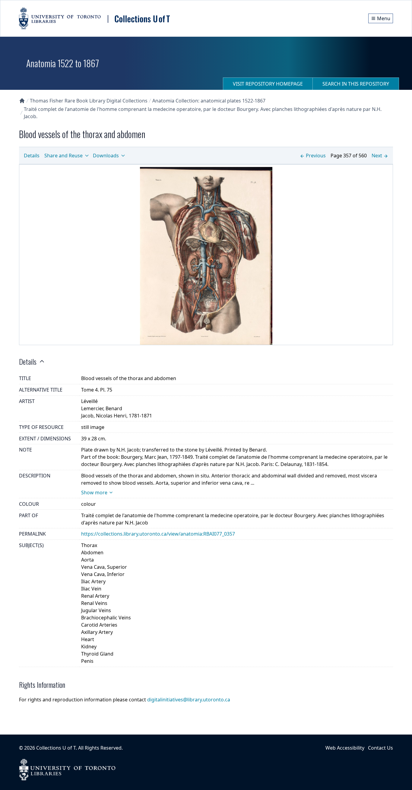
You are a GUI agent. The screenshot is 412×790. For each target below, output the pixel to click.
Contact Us (380, 747)
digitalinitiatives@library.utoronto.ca (188, 699)
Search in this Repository (355, 83)
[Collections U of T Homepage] (22, 101)
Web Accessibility (344, 747)
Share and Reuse (63, 155)
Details (32, 155)
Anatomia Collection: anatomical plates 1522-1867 (208, 100)
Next (377, 155)
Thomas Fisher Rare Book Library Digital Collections (88, 100)
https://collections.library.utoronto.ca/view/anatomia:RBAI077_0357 (158, 533)
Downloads (106, 155)
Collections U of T (56, 747)
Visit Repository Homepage (268, 83)
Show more (94, 492)
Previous (316, 155)
